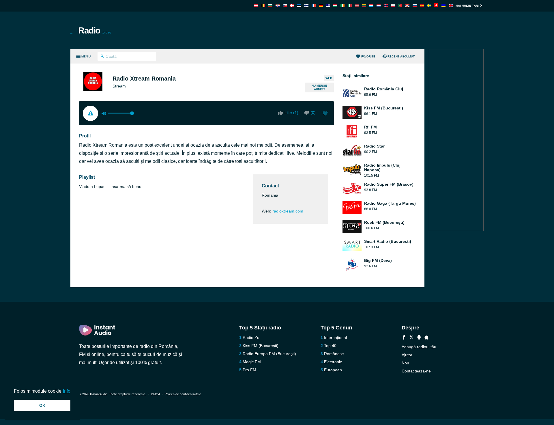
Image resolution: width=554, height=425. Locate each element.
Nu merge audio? (319, 87)
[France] (314, 5)
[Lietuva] (364, 5)
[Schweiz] (436, 5)
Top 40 (330, 345)
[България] (270, 5)
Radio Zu (251, 337)
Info (66, 391)
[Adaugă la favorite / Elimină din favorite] (325, 114)
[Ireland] (342, 5)
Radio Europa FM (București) (269, 353)
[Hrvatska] (278, 5)
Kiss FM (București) (260, 345)
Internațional (335, 337)
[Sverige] (429, 5)
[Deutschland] (321, 5)
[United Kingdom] (451, 5)
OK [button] (42, 405)
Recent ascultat (401, 56)
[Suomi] (306, 5)
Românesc (334, 353)
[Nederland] (379, 5)
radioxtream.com (287, 211)
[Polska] (393, 5)
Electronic (333, 361)
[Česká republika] (285, 5)
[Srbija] (407, 5)
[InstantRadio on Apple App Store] (426, 337)
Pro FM (249, 370)
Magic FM (252, 361)
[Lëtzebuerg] (371, 5)
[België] (263, 5)
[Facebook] (404, 337)
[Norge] (386, 5)
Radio (94, 30)
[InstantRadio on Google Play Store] (419, 337)
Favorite (368, 56)
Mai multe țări (467, 5)
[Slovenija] (415, 5)
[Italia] (350, 5)
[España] (422, 5)
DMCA (155, 394)
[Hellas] (328, 5)
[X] (411, 337)
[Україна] (443, 5)
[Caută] (102, 57)
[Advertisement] (342, 30)
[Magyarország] (335, 5)
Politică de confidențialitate (183, 394)
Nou (405, 363)
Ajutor (407, 355)
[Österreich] (256, 5)
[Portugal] (400, 5)
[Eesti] (299, 5)
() (313, 112)
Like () (291, 112)
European (333, 370)
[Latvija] (357, 5)
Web (328, 78)
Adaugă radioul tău (419, 346)
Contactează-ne (416, 371)
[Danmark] (292, 5)
